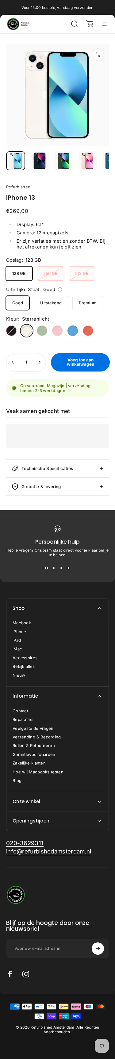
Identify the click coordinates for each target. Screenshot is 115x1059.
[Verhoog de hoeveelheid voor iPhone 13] (39, 362)
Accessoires (25, 657)
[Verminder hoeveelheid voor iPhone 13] (12, 362)
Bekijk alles (24, 666)
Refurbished (18, 186)
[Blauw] (72, 330)
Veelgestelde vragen (33, 728)
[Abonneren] (98, 948)
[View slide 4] (68, 568)
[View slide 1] (46, 568)
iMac (17, 648)
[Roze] (57, 330)
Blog (17, 780)
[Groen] (42, 330)
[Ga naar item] (15, 160)
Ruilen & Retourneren (34, 745)
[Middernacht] (11, 330)
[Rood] (88, 330)
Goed (17, 302)
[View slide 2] (54, 568)
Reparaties (23, 719)
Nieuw (19, 675)
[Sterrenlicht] (26, 330)
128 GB (19, 273)
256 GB (50, 273)
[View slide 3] (61, 568)
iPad (17, 640)
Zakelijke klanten (29, 763)
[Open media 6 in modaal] (98, 54)
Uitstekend (51, 302)
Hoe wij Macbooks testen (38, 771)
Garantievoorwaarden (34, 754)
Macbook (22, 622)
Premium (88, 302)
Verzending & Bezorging (37, 736)
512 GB (82, 273)
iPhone (19, 631)
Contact (20, 710)
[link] (25, 843)
